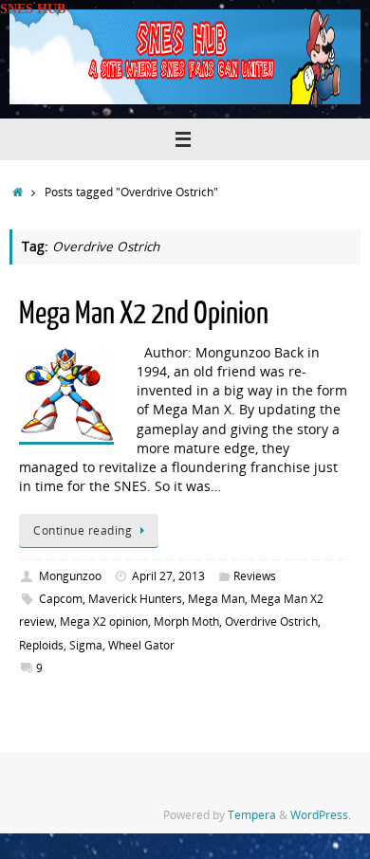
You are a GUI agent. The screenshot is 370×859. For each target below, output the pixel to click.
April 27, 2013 (168, 576)
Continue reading (82, 530)
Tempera (252, 815)
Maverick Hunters (135, 599)
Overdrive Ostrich (271, 621)
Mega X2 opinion (104, 621)
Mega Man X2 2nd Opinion (143, 314)
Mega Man (216, 599)
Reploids (41, 645)
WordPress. (320, 815)
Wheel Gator (141, 645)
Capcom (61, 599)
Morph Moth (186, 621)
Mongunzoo (70, 576)
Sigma (85, 645)
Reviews (254, 576)
